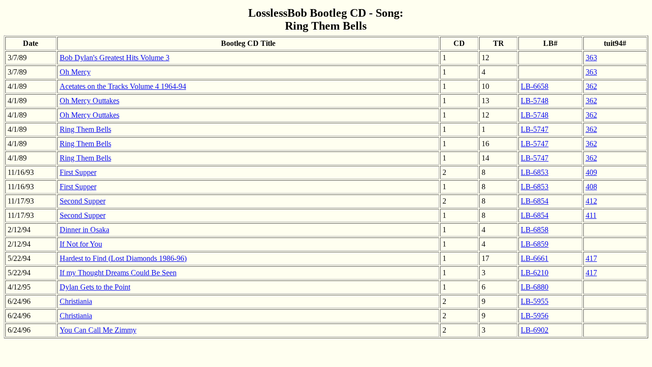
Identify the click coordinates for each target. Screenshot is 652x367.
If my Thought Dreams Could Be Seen (118, 273)
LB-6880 (534, 287)
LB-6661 (534, 258)
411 (591, 215)
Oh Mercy (75, 72)
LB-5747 (534, 129)
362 (591, 86)
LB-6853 (534, 172)
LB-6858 (534, 230)
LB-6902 (534, 330)
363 (591, 58)
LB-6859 (534, 244)
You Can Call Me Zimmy (98, 330)
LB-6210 (534, 273)
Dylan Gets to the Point (95, 287)
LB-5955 (534, 301)
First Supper (78, 172)
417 (591, 258)
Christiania (76, 301)
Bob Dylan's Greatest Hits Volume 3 (114, 58)
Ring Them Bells (85, 129)
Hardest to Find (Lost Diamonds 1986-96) (123, 258)
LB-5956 (534, 316)
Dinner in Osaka (84, 230)
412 (591, 201)
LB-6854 (534, 201)
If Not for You (81, 244)
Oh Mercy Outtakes (89, 101)
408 (591, 187)
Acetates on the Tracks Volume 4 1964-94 (123, 86)
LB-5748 (534, 101)
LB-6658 (534, 86)
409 (591, 172)
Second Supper (82, 201)
